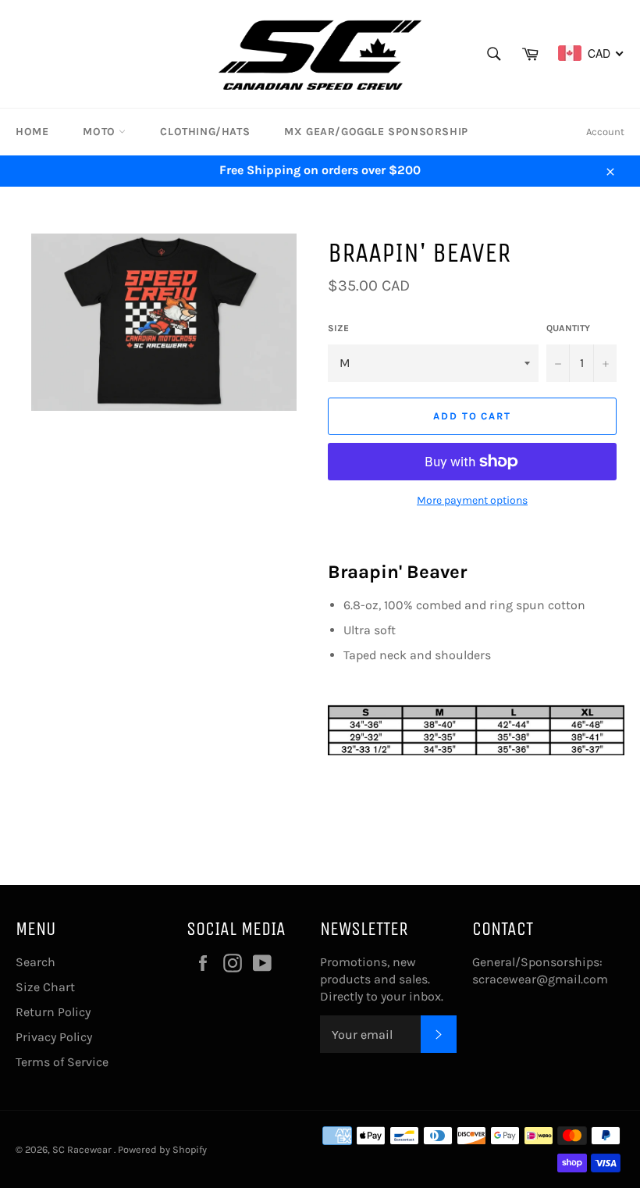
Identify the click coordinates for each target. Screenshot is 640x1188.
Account (605, 131)
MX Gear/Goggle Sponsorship (376, 131)
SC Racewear (83, 1149)
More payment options (472, 500)
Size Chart (45, 986)
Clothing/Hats (205, 131)
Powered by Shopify (162, 1149)
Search (35, 961)
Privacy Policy (54, 1036)
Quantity (568, 328)
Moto (101, 131)
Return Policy (53, 1011)
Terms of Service (62, 1061)
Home (32, 131)
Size (338, 328)
